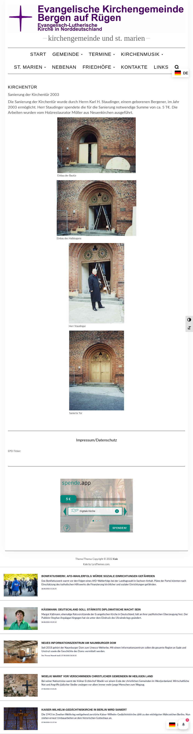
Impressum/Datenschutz (96, 440)
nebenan (64, 67)
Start (38, 54)
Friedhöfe (98, 67)
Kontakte (134, 67)
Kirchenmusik (141, 54)
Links (161, 67)
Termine (101, 54)
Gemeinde (66, 54)
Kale (115, 559)
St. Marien (29, 67)
